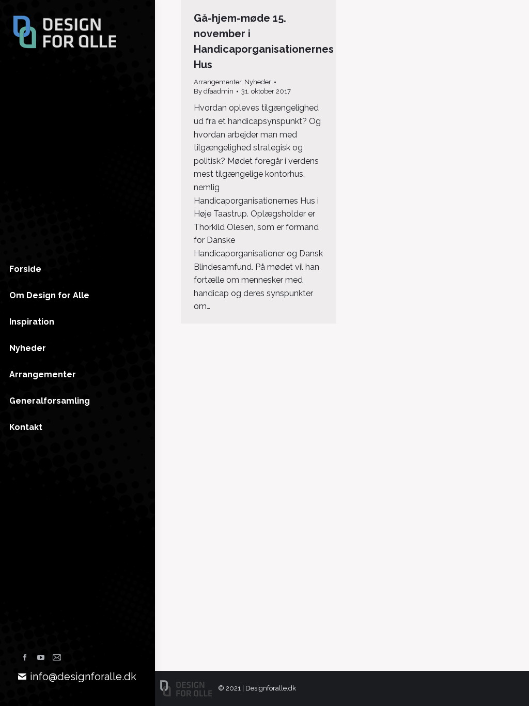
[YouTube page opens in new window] (41, 657)
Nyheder (257, 82)
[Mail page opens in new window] (57, 657)
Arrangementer (217, 82)
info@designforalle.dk (83, 676)
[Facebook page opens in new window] (25, 657)
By (214, 91)
